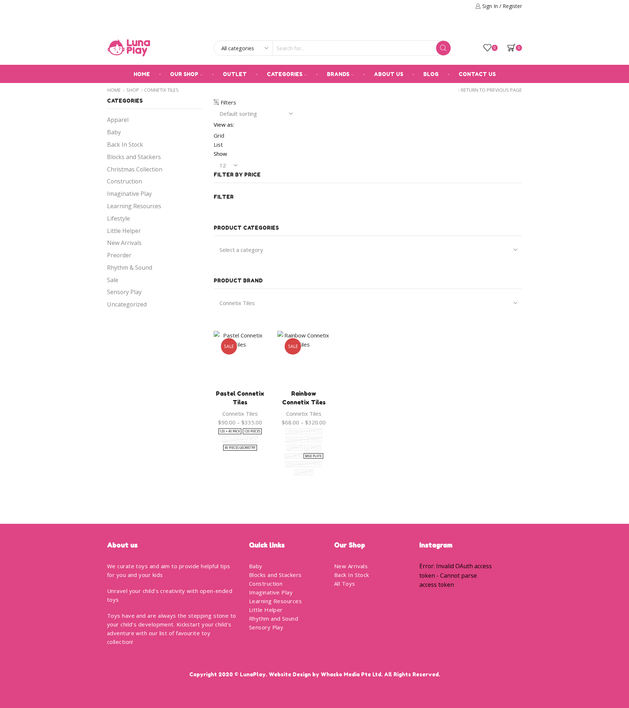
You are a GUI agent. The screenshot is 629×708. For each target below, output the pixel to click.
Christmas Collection (134, 169)
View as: (224, 124)
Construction (124, 181)
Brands (338, 74)
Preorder (119, 255)
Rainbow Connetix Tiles (304, 398)
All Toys (344, 583)
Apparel (117, 120)
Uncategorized (127, 304)
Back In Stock (125, 145)
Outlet (235, 74)
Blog (431, 74)
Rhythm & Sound (129, 268)
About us (388, 74)
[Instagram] (519, 28)
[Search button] (443, 48)
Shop (132, 90)
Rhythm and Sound (273, 618)
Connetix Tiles (240, 413)
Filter (224, 197)
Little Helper (124, 231)
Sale (112, 280)
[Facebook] (509, 28)
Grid (219, 135)
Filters (227, 102)
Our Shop (184, 74)
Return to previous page (491, 90)
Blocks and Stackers (134, 157)
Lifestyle (118, 218)
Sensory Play (124, 292)
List (218, 144)
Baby (114, 132)
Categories (284, 74)
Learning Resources (134, 206)
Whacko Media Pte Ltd (351, 674)
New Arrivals (124, 243)
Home (142, 74)
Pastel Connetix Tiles (240, 398)
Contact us (477, 74)
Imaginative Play (129, 194)
